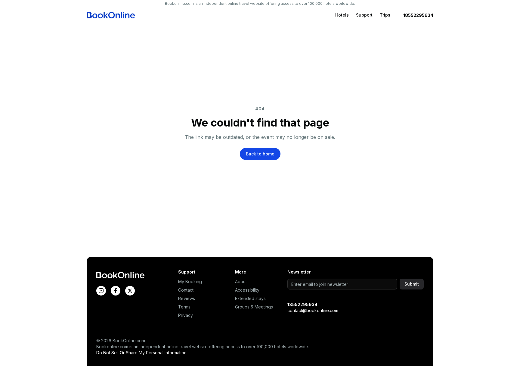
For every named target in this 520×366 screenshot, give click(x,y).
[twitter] (130, 290)
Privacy (185, 315)
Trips (385, 14)
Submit (411, 283)
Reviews (186, 298)
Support (364, 14)
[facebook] (115, 290)
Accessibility (247, 289)
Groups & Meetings (254, 306)
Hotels (342, 14)
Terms (184, 306)
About (241, 281)
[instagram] (101, 290)
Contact (185, 289)
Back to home (260, 153)
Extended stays (250, 298)
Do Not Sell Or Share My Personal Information (141, 352)
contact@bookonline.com (312, 310)
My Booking (190, 281)
